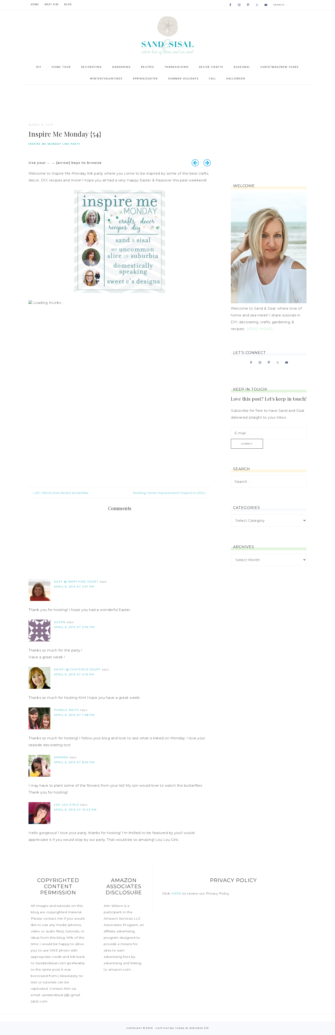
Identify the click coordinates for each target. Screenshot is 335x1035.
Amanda (61, 757)
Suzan (60, 622)
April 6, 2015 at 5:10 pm (74, 674)
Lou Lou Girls (66, 804)
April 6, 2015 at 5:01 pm (74, 586)
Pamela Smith (66, 710)
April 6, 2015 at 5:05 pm (74, 627)
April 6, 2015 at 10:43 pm (75, 809)
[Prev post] (195, 162)
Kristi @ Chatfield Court (77, 669)
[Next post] (207, 162)
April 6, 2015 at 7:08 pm (74, 715)
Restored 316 (199, 1028)
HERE (176, 893)
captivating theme (170, 1028)
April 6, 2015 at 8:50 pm (74, 762)
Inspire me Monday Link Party (54, 144)
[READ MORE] (260, 329)
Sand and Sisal (167, 36)
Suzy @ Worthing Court (76, 581)
